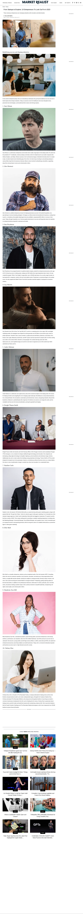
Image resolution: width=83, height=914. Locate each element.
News (61, 2)
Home (4, 6)
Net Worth (67, 2)
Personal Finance (7, 2)
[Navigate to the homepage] (35, 2)
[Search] (72, 2)
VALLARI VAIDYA (8, 15)
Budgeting (17, 2)
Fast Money (54, 2)
